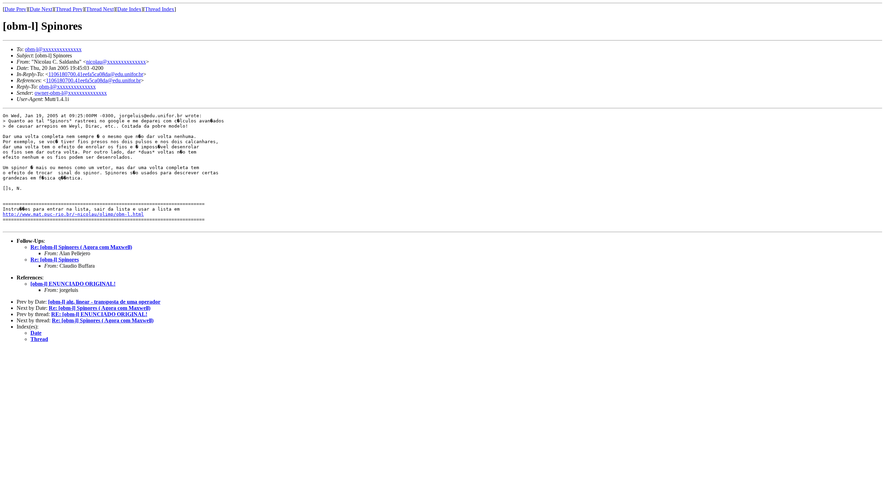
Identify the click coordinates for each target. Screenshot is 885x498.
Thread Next (100, 9)
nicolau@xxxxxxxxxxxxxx (116, 62)
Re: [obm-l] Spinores (54, 259)
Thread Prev (69, 9)
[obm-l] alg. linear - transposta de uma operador (104, 302)
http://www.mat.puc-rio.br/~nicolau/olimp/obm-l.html (73, 214)
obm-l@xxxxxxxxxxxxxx (53, 49)
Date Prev (15, 9)
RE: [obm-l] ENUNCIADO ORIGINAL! (99, 314)
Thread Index (159, 9)
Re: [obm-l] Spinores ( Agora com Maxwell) (81, 247)
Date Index (129, 9)
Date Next (41, 9)
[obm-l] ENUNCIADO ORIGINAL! (72, 284)
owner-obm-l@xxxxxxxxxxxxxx (71, 93)
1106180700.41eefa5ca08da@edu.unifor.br (95, 74)
